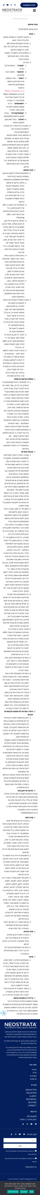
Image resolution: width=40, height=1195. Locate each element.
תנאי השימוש (16, 1151)
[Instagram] (11, 4)
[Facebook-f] (15, 4)
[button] (3, 1013)
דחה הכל (24, 1192)
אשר (31, 1192)
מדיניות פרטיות (13, 1192)
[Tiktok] (3, 4)
